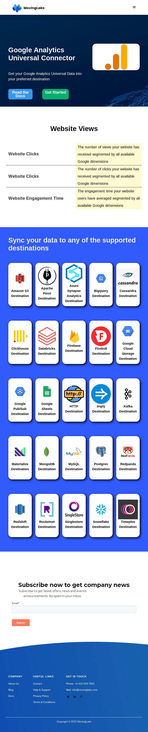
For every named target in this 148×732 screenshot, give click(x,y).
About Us (13, 683)
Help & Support (41, 689)
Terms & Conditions (44, 702)
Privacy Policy (41, 695)
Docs (11, 695)
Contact (37, 683)
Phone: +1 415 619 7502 (80, 683)
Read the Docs (20, 94)
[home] (28, 8)
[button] (134, 7)
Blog (10, 689)
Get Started (55, 92)
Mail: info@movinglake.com (81, 689)
